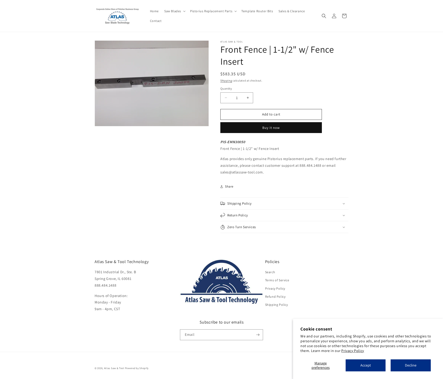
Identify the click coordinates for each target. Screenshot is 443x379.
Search (270, 272)
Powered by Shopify (137, 368)
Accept (365, 365)
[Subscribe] (258, 334)
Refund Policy (275, 296)
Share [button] (229, 186)
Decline (410, 365)
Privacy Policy (352, 350)
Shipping (226, 80)
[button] (174, 11)
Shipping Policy (276, 305)
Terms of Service (277, 280)
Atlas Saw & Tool (114, 368)
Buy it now (271, 127)
